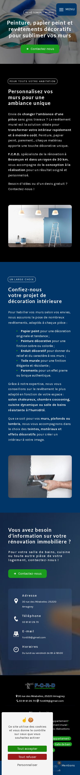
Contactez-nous (42, 49)
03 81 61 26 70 (30, 621)
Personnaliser (27, 765)
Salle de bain (62, 744)
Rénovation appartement (54, 738)
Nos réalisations (60, 728)
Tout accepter (27, 749)
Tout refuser (27, 757)
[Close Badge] (59, 763)
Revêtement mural (56, 724)
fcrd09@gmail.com (34, 637)
